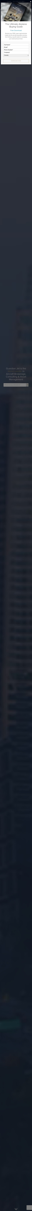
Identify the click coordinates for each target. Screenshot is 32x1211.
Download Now (16, 61)
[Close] (30, 1)
